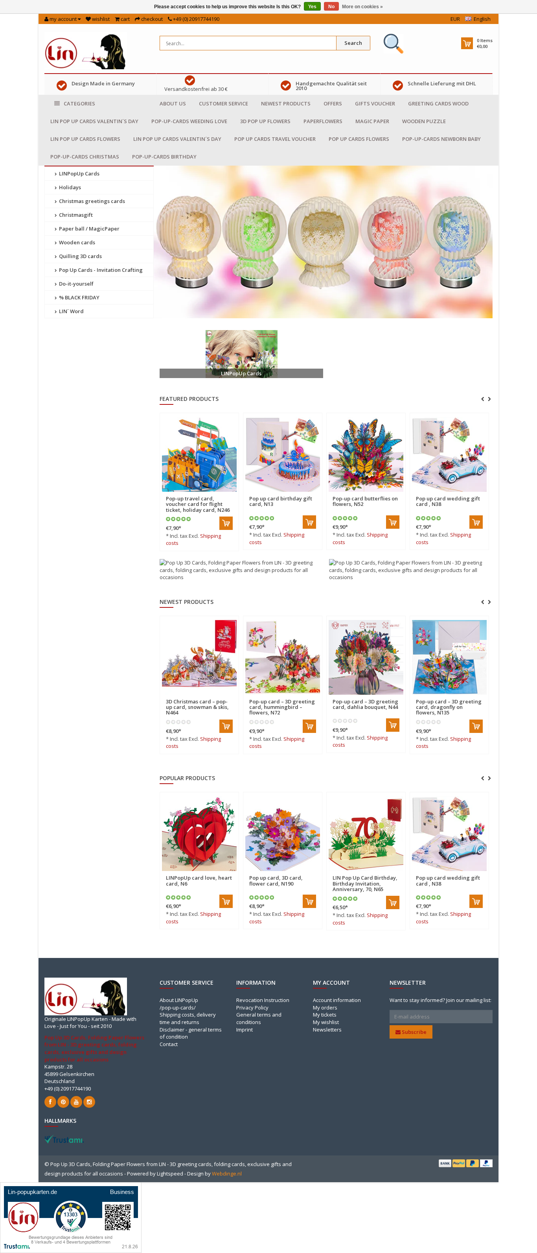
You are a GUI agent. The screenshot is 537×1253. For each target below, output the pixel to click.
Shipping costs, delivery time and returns (188, 1018)
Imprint (244, 1029)
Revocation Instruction (262, 1000)
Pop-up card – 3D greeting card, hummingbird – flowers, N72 (199, 707)
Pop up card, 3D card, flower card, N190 (276, 880)
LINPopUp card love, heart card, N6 (199, 880)
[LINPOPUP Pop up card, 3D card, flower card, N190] (282, 833)
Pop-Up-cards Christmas (84, 156)
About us (173, 103)
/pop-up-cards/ (178, 1007)
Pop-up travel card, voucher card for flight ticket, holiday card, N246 (198, 504)
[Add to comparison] (229, 494)
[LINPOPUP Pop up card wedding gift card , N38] (449, 454)
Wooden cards (76, 242)
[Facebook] (50, 1102)
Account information (337, 1000)
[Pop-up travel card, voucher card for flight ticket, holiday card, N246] (199, 454)
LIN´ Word (71, 311)
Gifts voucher (375, 103)
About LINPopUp (179, 1000)
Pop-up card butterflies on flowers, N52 (365, 501)
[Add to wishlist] (215, 494)
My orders (325, 1007)
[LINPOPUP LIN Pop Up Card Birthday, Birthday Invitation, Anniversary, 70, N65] (366, 833)
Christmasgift (75, 214)
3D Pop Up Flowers (265, 121)
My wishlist (326, 1022)
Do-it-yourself (76, 283)
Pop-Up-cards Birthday (164, 156)
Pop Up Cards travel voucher (275, 138)
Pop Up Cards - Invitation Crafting (100, 269)
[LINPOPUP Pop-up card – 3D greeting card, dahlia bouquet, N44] (282, 657)
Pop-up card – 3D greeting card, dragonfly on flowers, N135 (365, 707)
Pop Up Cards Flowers (359, 138)
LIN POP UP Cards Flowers (85, 138)
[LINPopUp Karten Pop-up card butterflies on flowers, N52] (366, 454)
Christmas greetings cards (91, 201)
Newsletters (327, 1029)
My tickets (325, 1014)
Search (353, 42)
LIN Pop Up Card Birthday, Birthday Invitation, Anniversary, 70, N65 (365, 883)
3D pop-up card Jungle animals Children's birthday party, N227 (443, 632)
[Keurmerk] (393, 44)
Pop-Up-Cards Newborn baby (441, 138)
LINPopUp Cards (78, 173)
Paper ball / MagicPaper (89, 228)
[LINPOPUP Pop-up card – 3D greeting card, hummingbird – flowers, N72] (199, 657)
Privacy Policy (252, 1007)
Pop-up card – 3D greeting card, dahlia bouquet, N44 (282, 704)
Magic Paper (372, 121)
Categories (79, 103)
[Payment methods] (445, 1163)
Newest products (286, 103)
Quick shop (183, 493)
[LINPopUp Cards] (241, 354)
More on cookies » (362, 6)
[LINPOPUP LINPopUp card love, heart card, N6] (199, 833)
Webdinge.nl (227, 1173)
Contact (169, 1044)
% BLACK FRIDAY (78, 297)
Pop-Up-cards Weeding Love (189, 121)
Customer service (223, 103)
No (331, 6)
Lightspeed (170, 1173)
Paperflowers (322, 121)
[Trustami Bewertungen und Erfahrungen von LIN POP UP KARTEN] (64, 1138)
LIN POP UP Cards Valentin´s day (94, 121)
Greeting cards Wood (438, 103)
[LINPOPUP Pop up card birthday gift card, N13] (282, 454)
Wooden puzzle (424, 121)
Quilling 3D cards (80, 256)
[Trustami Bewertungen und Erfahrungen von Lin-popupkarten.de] (71, 1216)
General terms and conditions (258, 1018)
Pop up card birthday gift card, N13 (280, 501)
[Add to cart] (226, 523)
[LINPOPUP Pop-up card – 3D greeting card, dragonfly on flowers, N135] (366, 657)
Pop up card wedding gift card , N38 (448, 501)
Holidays (69, 187)
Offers (333, 103)
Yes (312, 6)
